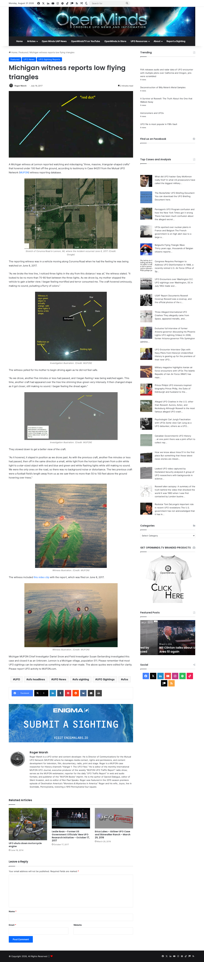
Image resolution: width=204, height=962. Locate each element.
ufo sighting (81, 679)
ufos (125, 679)
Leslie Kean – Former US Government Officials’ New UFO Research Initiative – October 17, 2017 (71, 836)
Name (12, 911)
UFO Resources (139, 41)
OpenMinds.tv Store (115, 41)
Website (77, 925)
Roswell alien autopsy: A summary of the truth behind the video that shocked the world (175, 489)
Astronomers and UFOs (152, 113)
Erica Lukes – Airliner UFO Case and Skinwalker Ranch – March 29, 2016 (112, 834)
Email (12, 925)
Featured (23, 52)
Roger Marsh (20, 86)
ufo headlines (36, 679)
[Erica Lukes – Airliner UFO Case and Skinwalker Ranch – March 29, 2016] (114, 818)
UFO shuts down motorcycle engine (25, 845)
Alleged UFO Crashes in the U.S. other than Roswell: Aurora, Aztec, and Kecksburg (174, 405)
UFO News (29, 59)
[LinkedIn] (53, 693)
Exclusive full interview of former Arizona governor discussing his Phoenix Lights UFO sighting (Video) (175, 331)
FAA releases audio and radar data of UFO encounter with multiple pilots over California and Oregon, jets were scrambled (166, 73)
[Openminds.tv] (102, 21)
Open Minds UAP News (54, 41)
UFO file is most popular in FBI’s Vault (158, 124)
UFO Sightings (106, 679)
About (157, 41)
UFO (17, 679)
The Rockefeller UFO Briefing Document (175, 193)
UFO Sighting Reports (49, 59)
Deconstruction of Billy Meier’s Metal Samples (163, 87)
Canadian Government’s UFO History (173, 436)
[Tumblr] (60, 693)
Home (19, 41)
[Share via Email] (91, 693)
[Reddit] (76, 693)
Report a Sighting (176, 41)
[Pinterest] (68, 693)
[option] (167, 637)
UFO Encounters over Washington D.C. (174, 279)
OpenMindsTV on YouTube (85, 41)
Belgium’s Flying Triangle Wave (170, 245)
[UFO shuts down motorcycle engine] (28, 824)
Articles (31, 41)
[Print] (98, 693)
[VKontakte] (83, 693)
